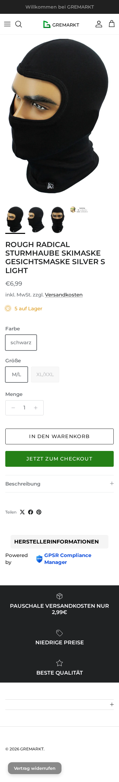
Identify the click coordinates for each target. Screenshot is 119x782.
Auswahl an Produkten (84, 10)
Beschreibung (22, 484)
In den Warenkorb (59, 436)
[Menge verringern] (11, 408)
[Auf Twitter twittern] (22, 512)
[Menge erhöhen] (37, 408)
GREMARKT (32, 748)
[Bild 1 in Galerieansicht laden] (59, 119)
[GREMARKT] (59, 24)
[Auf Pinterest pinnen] (38, 512)
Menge (13, 394)
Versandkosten (64, 295)
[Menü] (7, 24)
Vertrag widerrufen (35, 768)
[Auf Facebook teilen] (30, 512)
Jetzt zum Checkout (59, 459)
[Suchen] (22, 24)
